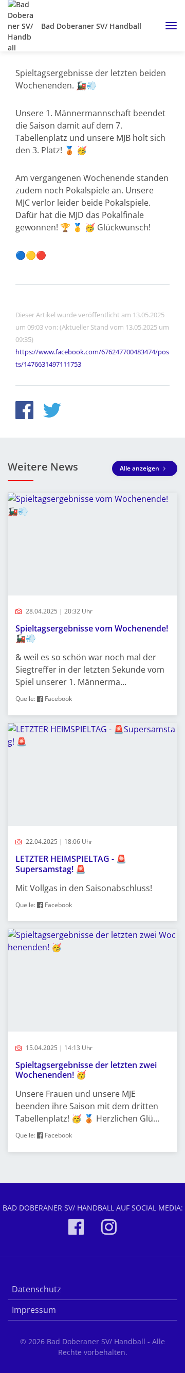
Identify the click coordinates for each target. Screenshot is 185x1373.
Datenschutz (36, 1289)
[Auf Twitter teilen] (52, 411)
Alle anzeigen (140, 468)
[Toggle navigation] (167, 26)
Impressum (34, 1309)
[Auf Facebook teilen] (24, 411)
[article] (92, 604)
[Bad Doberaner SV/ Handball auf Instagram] (109, 1228)
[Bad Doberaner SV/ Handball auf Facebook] (76, 1228)
